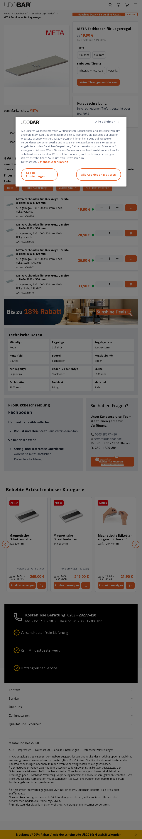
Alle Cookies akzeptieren (98, 174)
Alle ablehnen (105, 121)
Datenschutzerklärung (53, 162)
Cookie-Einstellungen (35, 174)
